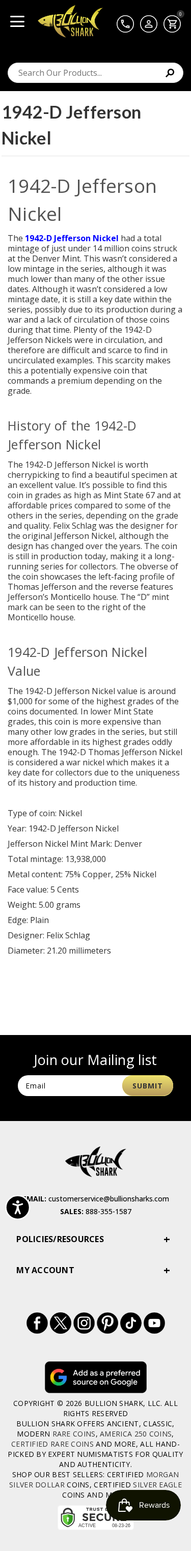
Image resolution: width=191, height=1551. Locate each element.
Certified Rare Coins (52, 1444)
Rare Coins (74, 1434)
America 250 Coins (136, 1434)
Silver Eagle (157, 1484)
